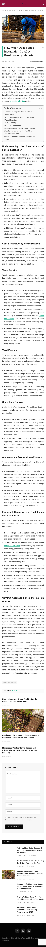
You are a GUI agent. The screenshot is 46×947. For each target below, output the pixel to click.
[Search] (42, 3)
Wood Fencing (11, 120)
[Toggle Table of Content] (38, 109)
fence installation (9, 682)
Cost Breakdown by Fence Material (19, 117)
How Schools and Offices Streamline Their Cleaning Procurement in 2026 (27, 910)
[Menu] (3, 3)
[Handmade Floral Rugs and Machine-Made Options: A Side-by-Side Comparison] (23, 720)
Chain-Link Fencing (13, 125)
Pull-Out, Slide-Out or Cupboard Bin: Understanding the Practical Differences (29, 850)
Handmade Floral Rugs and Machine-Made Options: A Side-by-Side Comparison (30, 873)
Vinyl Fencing (10, 123)
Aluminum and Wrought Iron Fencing (20, 128)
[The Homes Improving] (24, 3)
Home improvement (37, 61)
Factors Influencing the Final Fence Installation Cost (19, 132)
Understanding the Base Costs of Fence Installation (21, 113)
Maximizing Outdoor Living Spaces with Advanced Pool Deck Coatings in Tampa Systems (19, 750)
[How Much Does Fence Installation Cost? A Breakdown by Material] (23, 42)
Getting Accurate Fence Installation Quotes (20, 137)
